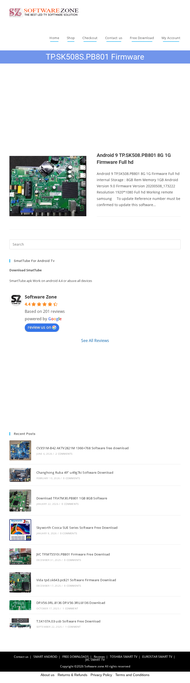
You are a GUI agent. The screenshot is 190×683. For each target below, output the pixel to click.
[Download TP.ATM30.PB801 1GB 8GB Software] (20, 501)
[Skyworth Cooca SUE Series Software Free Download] (20, 530)
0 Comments (71, 478)
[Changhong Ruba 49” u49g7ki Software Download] (20, 475)
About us (47, 675)
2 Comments (63, 453)
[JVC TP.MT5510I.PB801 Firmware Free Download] (20, 556)
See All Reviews (95, 340)
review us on (39, 327)
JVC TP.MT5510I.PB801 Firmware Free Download (73, 554)
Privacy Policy (101, 675)
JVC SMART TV (95, 660)
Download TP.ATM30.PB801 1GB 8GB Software (71, 498)
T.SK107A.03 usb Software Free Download (68, 621)
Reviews (99, 657)
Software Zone (41, 297)
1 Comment (70, 608)
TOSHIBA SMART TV (123, 657)
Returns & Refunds (72, 675)
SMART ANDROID (45, 657)
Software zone (94, 666)
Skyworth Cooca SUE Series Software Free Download (77, 527)
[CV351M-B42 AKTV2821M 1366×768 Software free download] (20, 450)
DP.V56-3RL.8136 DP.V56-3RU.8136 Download (70, 602)
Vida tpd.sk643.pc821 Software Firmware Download (76, 580)
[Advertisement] (95, 113)
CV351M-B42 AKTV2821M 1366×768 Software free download (82, 448)
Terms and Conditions (132, 675)
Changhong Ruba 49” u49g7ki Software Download (75, 472)
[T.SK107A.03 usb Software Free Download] (20, 623)
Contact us (21, 657)
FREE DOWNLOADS (75, 657)
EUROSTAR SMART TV (157, 657)
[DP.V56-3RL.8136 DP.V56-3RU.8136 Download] (20, 605)
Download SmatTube (25, 270)
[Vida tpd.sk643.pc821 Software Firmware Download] (20, 582)
